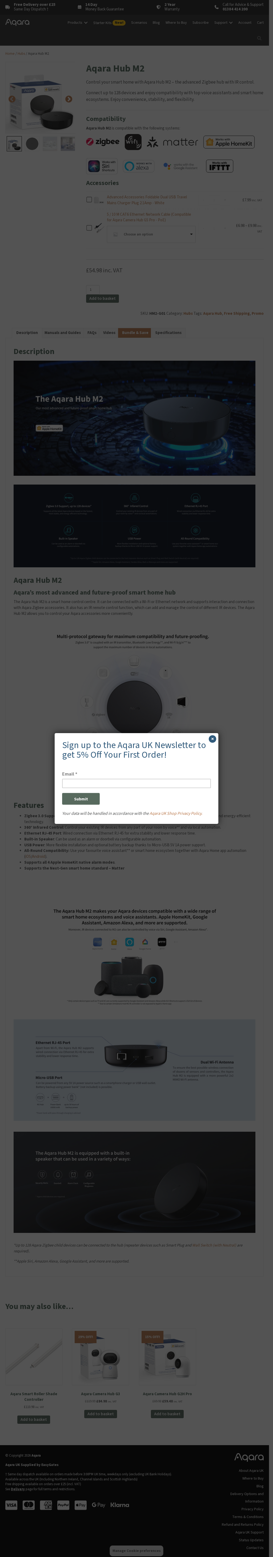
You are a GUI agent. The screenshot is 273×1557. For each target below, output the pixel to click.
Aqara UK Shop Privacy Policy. (176, 813)
